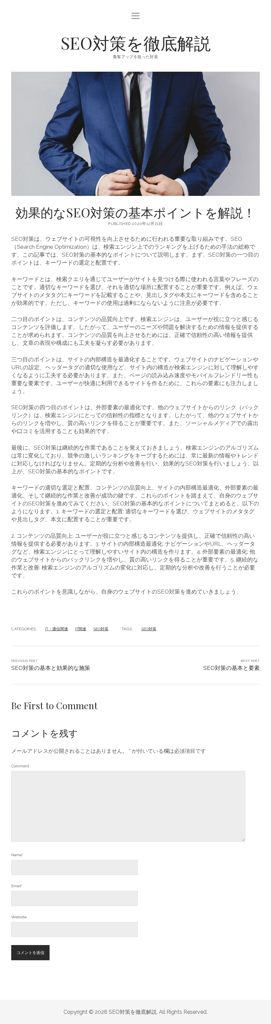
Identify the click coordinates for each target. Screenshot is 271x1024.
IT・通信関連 (56, 629)
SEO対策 (100, 629)
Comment (20, 766)
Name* (17, 855)
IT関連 (80, 629)
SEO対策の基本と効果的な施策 (50, 668)
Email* (16, 886)
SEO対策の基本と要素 (231, 668)
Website (18, 917)
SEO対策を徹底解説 (135, 42)
